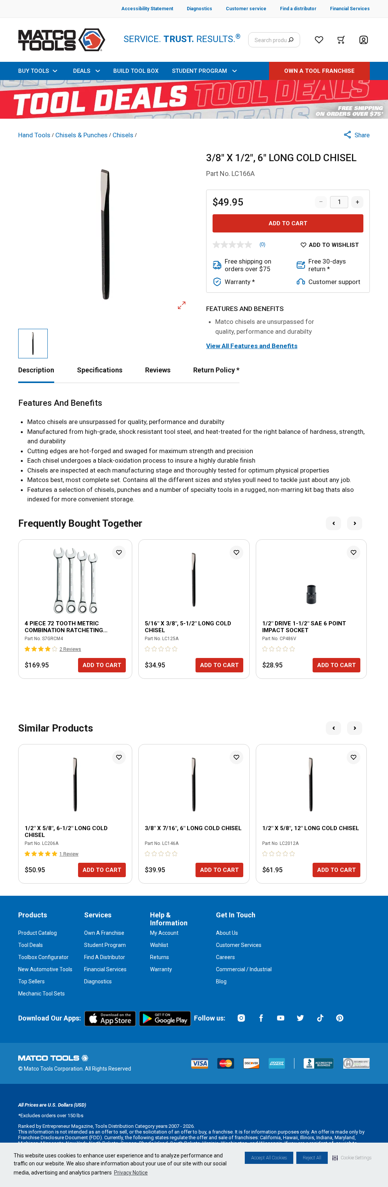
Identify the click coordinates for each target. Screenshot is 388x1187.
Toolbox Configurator (43, 957)
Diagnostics (98, 981)
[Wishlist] (319, 39)
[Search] (291, 40)
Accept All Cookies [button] (269, 1157)
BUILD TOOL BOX (135, 71)
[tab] (36, 370)
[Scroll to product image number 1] (33, 343)
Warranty (161, 969)
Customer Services (238, 945)
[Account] (363, 40)
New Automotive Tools (45, 969)
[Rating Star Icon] (28, 649)
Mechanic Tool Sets (41, 994)
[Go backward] (333, 523)
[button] (352, 1158)
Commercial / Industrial (244, 969)
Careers (225, 957)
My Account (164, 933)
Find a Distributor (104, 957)
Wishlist (159, 945)
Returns (159, 957)
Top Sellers (31, 981)
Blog (221, 981)
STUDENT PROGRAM (199, 71)
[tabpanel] (194, 451)
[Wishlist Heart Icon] (119, 552)
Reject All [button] (312, 1157)
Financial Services (105, 969)
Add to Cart (288, 223)
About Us (227, 933)
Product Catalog (37, 933)
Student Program (105, 945)
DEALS (81, 71)
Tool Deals (30, 945)
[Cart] (341, 39)
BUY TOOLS (33, 71)
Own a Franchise (104, 933)
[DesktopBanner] (194, 99)
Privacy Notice (131, 1173)
